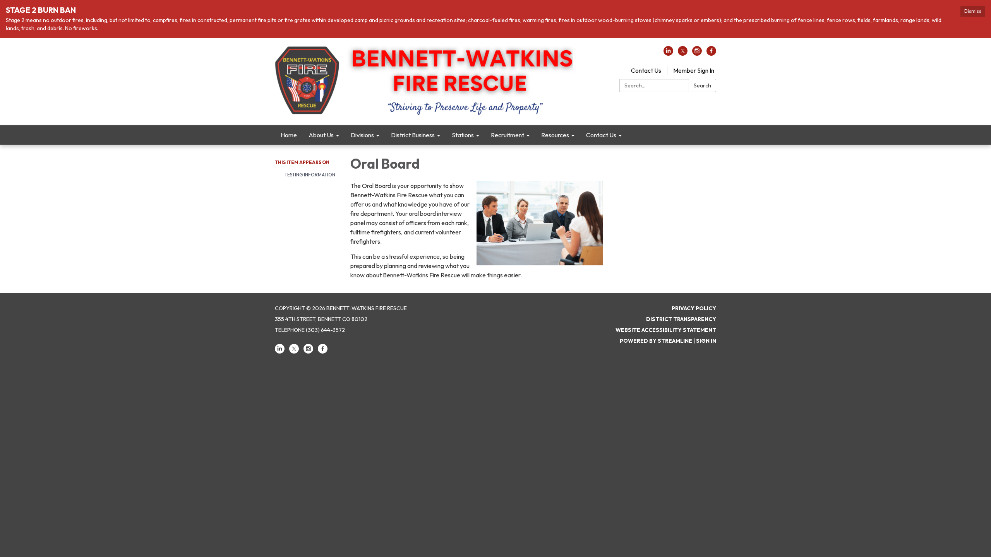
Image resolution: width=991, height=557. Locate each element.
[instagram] (697, 53)
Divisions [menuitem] (362, 135)
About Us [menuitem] (321, 135)
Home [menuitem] (289, 135)
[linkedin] (668, 53)
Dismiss (972, 11)
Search (702, 85)
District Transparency (681, 319)
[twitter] (683, 53)
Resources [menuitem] (555, 135)
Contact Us (646, 70)
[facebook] (711, 53)
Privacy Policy (694, 308)
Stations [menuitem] (463, 135)
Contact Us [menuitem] (601, 135)
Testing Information (310, 175)
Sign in (706, 340)
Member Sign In (693, 70)
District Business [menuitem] (413, 135)
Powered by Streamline (656, 340)
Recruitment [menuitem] (507, 135)
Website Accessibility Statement (666, 329)
